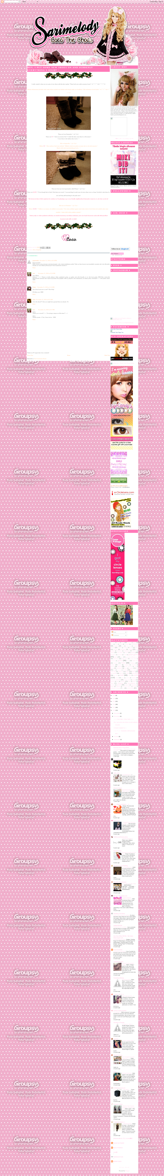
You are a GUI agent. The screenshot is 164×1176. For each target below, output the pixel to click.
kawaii (112, 668)
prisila (133, 679)
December (117, 713)
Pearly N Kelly (117, 850)
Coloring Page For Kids (119, 939)
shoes (34, 249)
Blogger (127, 1170)
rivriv (114, 1071)
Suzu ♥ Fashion (118, 1147)
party (117, 677)
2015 (113, 695)
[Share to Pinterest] (49, 248)
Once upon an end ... (128, 996)
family (112, 652)
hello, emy (116, 773)
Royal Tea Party (126, 979)
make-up (120, 671)
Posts (114, 632)
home (119, 664)
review (123, 681)
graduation (113, 660)
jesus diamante (128, 666)
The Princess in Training (120, 865)
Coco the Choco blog (116, 329)
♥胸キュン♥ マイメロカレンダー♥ (124, 138)
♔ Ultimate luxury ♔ (119, 1088)
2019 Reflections (126, 774)
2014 (113, 698)
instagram (126, 664)
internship (134, 664)
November (117, 716)
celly (116, 644)
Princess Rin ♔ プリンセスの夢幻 (122, 1138)
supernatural (133, 685)
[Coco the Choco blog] (111, 331)
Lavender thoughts (127, 838)
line (114, 670)
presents (134, 677)
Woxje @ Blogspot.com (120, 895)
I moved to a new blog (119, 951)
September (117, 739)
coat (123, 646)
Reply (34, 267)
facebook (134, 651)
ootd (122, 675)
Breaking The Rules (119, 913)
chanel (120, 644)
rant (117, 681)
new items (135, 673)
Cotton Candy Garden (119, 1010)
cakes (112, 644)
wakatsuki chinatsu (115, 688)
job (135, 666)
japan (119, 666)
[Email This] (41, 248)
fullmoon (120, 654)
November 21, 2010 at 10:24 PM (46, 273)
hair (128, 660)
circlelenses (134, 644)
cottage (125, 647)
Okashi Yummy (117, 1055)
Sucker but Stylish (118, 1143)
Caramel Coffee (117, 1104)
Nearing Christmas (127, 1073)
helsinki (116, 663)
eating (130, 649)
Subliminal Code (118, 1156)
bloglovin (129, 642)
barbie (118, 642)
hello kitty (135, 660)
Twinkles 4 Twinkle (118, 1022)
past (123, 677)
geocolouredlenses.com (132, 657)
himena (132, 663)
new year (116, 675)
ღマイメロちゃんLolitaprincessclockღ (124, 322)
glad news (124, 658)
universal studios (127, 686)
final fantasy (120, 652)
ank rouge (113, 642)
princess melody (115, 680)
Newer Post (30, 355)
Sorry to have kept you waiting (121, 915)
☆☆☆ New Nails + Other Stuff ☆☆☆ (124, 719)
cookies (119, 647)
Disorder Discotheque (119, 882)
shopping (38, 249)
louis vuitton (133, 670)
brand (134, 642)
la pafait (131, 668)
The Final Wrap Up (127, 867)
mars (127, 671)
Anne (34, 299)
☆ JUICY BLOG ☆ (118, 994)
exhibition (119, 651)
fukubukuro (113, 654)
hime (123, 663)
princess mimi (127, 679)
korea (125, 668)
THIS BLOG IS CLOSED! (120, 927)
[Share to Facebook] (47, 248)
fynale (125, 654)
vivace (134, 686)
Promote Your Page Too (117, 332)
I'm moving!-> (117, 1012)
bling (122, 642)
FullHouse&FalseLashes (120, 837)
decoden (115, 649)
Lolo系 (115, 1152)
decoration (123, 649)
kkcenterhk (119, 668)
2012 (113, 704)
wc (123, 688)
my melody (113, 673)
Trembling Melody (118, 978)
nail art (121, 673)
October (116, 736)
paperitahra (36, 260)
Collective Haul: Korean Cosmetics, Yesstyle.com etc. (128, 1107)
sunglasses (127, 685)
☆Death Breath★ (118, 961)
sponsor (119, 685)
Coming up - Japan (127, 1024)
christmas (127, 644)
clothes (116, 646)
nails (127, 673)
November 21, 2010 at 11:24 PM (45, 287)
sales (129, 681)
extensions (126, 651)
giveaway (115, 658)
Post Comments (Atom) (40, 358)
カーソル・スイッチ (124, 1167)
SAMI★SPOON (117, 925)
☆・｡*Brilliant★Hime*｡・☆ (121, 804)
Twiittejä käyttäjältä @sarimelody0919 (120, 261)
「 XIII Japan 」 (126, 1089)
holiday (112, 664)
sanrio (134, 681)
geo (122, 657)
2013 (113, 701)
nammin (115, 1039)
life (137, 668)
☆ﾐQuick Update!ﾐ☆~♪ (120, 728)
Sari (34, 273)
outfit (136, 675)
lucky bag (113, 671)
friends (133, 652)
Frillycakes (116, 820)
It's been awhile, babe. (128, 1040)
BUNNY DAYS (117, 1161)
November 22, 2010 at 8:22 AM (44, 299)
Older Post (107, 355)
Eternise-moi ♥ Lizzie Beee (121, 747)
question (112, 681)
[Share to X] (45, 248)
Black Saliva (116, 759)
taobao (112, 686)
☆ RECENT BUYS (127, 1123)
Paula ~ (35, 287)
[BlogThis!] (43, 248)
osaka (129, 675)
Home (68, 355)
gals (116, 657)
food (126, 652)
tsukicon (118, 686)
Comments (116, 635)
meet (133, 671)
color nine (128, 646)
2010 (113, 710)
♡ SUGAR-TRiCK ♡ (119, 1122)
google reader (133, 658)
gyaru (120, 660)
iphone (112, 666)
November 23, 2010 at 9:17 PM (46, 309)
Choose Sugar (117, 788)
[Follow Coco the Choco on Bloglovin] (120, 250)
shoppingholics (131, 683)
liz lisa (125, 670)
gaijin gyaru (133, 654)
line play (119, 670)
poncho (127, 677)
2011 (113, 707)
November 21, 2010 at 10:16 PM (48, 260)
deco (137, 647)
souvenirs (113, 685)
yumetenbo (130, 688)
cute (131, 647)
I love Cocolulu (117, 949)
